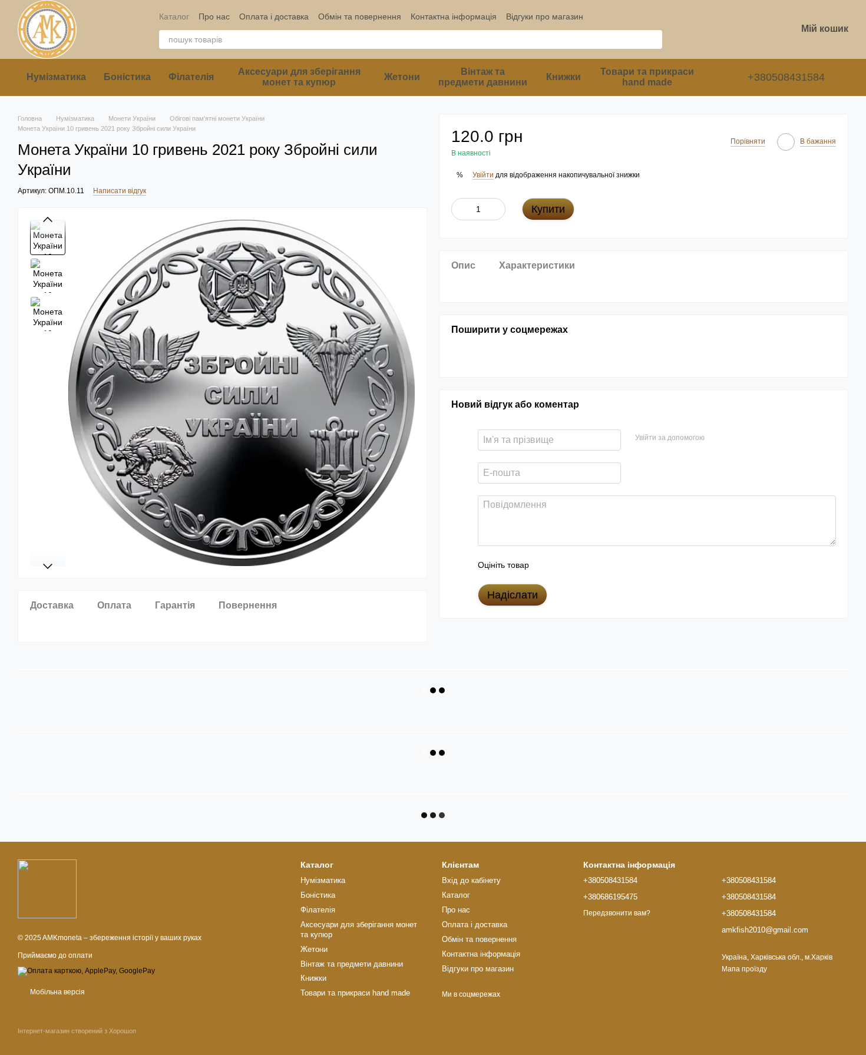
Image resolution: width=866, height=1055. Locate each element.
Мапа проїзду (744, 969)
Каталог (174, 16)
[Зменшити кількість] (460, 209)
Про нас (214, 16)
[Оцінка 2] (567, 564)
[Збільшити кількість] (496, 209)
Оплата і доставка (274, 16)
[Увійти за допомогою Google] (736, 438)
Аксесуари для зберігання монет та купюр (299, 77)
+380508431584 (786, 77)
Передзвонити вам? (616, 913)
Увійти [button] (483, 174)
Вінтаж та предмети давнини (482, 77)
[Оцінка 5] (623, 564)
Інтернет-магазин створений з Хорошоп (77, 1030)
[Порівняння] (695, 29)
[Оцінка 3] (586, 564)
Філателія (191, 77)
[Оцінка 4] (605, 564)
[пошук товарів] (652, 39)
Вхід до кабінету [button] (471, 880)
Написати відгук (119, 191)
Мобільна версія (56, 992)
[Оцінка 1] (548, 564)
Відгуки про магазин (544, 16)
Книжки (563, 77)
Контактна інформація (454, 16)
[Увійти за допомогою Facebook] (717, 438)
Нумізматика (56, 77)
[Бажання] (725, 29)
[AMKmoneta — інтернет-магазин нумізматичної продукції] (47, 888)
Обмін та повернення (359, 16)
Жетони (402, 77)
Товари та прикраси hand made (647, 77)
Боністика (127, 77)
